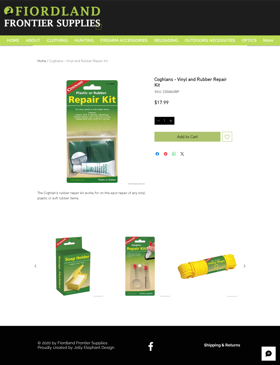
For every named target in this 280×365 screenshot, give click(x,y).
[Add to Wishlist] (227, 137)
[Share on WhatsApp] (174, 153)
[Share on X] (182, 153)
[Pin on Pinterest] (165, 153)
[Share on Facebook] (157, 153)
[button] (98, 26)
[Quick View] (73, 266)
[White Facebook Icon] (151, 346)
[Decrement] (158, 121)
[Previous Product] (35, 266)
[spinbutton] (164, 121)
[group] (140, 278)
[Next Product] (244, 266)
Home (41, 61)
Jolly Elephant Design (94, 347)
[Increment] (171, 121)
